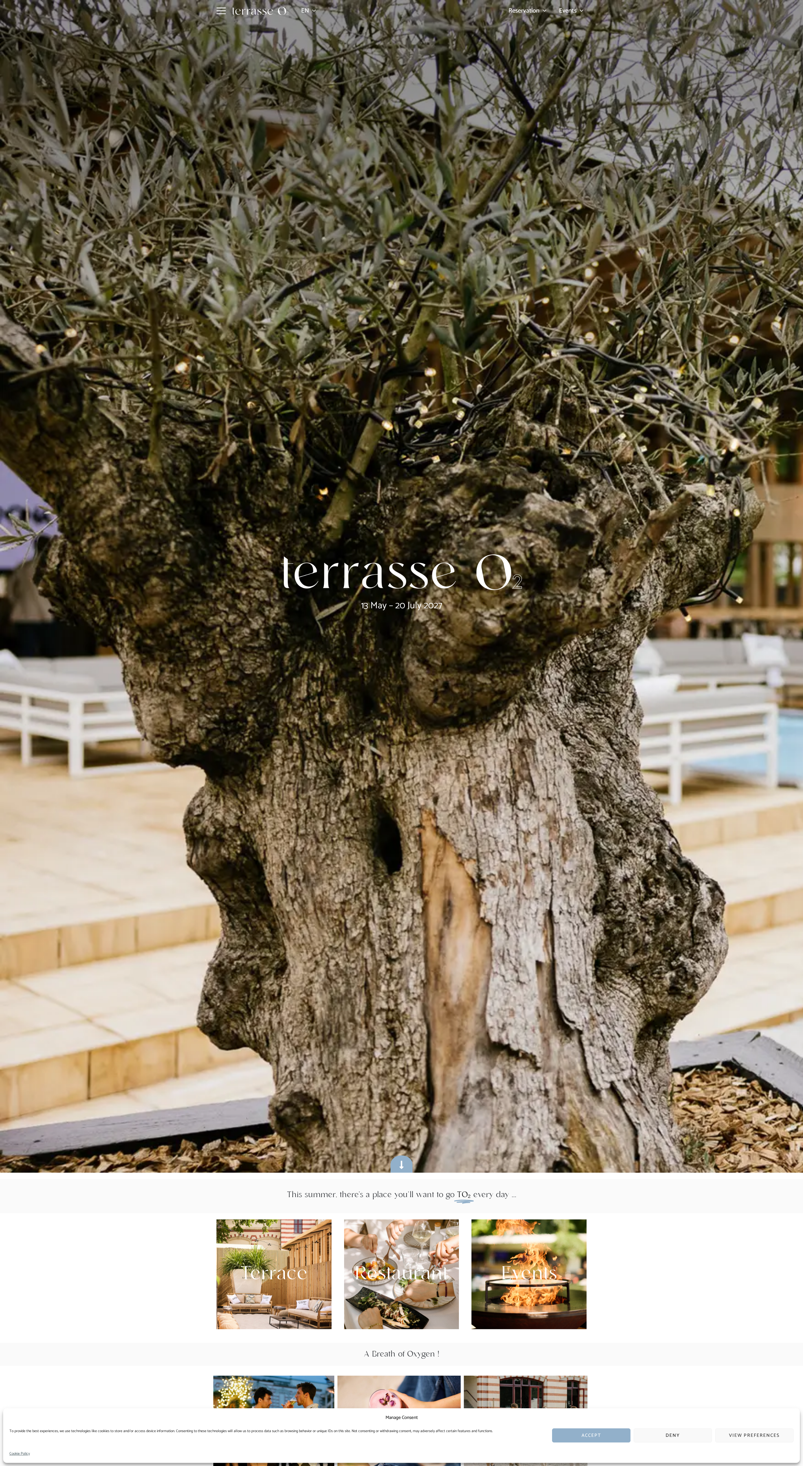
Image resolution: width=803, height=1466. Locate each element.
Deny (673, 1435)
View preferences (754, 1435)
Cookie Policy (19, 1454)
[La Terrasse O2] (25, 1417)
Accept (591, 1435)
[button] (312, 11)
